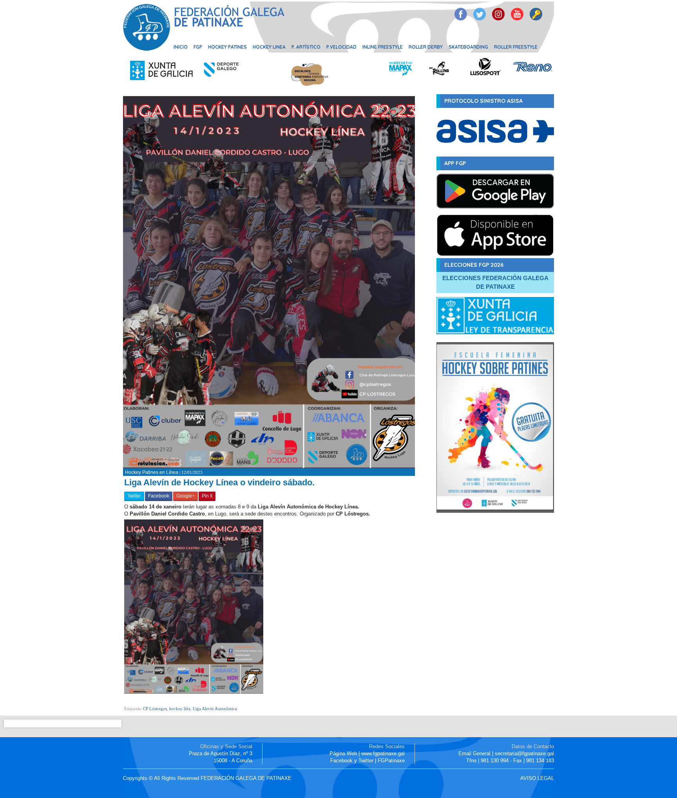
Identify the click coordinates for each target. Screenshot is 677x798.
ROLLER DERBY (426, 47)
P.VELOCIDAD (341, 47)
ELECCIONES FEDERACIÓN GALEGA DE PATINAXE (495, 282)
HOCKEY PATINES (227, 47)
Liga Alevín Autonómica (215, 708)
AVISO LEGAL (537, 778)
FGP (198, 47)
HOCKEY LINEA (269, 47)
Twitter (134, 496)
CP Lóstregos (155, 708)
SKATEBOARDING (468, 47)
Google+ (185, 496)
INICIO (181, 47)
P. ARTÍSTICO (305, 47)
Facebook (158, 496)
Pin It (207, 496)
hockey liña (179, 708)
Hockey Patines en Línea (151, 472)
